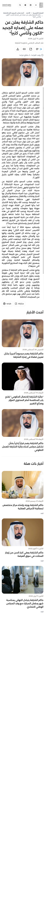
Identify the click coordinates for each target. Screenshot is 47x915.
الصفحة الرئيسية (38, 13)
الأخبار (28, 13)
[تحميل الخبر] (17, 49)
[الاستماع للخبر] (24, 49)
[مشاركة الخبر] (31, 49)
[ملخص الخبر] (38, 49)
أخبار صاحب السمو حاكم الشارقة (13, 13)
